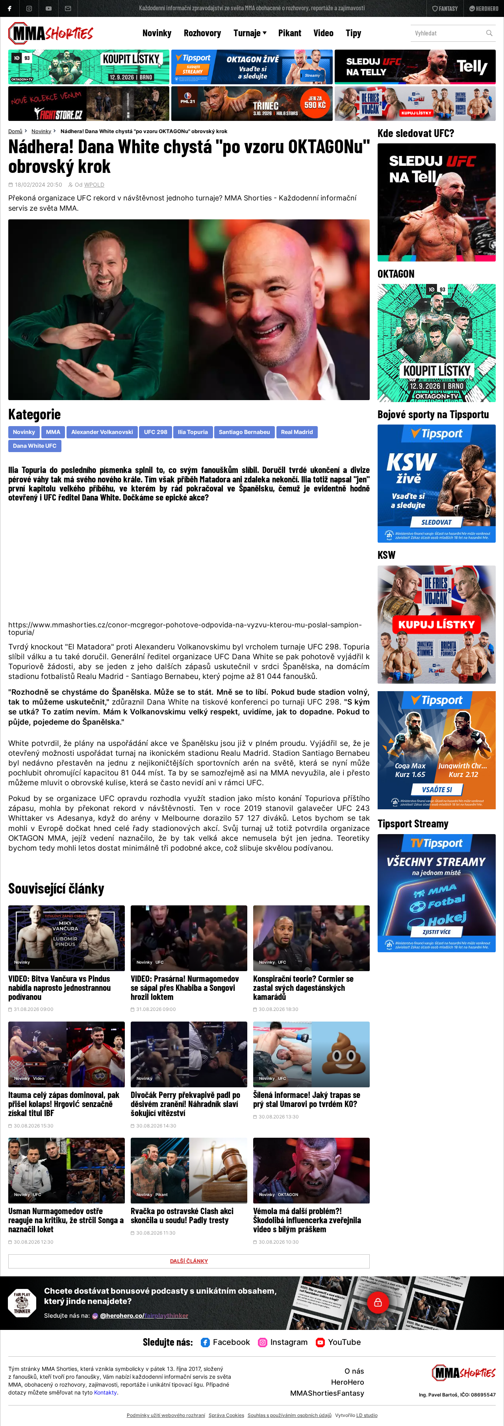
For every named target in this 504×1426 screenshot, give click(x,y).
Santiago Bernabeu (244, 432)
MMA (53, 432)
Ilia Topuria (193, 432)
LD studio (367, 1415)
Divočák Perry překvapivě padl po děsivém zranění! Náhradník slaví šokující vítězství (185, 1104)
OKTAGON (288, 1195)
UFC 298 (155, 432)
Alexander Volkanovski (102, 432)
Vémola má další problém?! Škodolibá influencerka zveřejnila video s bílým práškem (307, 1221)
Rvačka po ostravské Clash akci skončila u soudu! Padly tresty (182, 1216)
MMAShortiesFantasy (327, 1394)
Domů (15, 132)
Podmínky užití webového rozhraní (166, 1415)
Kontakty (105, 1393)
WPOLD (94, 185)
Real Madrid (297, 432)
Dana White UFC (35, 446)
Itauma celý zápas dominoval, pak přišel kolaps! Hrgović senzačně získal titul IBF (63, 1104)
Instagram (289, 1343)
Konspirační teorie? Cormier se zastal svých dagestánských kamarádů (303, 988)
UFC (159, 963)
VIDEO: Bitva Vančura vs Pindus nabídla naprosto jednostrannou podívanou (59, 988)
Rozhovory (202, 34)
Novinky (157, 34)
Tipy (353, 34)
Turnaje (247, 34)
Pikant (289, 34)
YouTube (344, 1343)
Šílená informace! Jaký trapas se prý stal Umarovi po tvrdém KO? (306, 1100)
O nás (354, 1372)
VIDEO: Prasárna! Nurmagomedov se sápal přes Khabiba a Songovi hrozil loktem (185, 988)
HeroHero (347, 1383)
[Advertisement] (189, 561)
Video (323, 34)
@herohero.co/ (144, 1316)
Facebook (231, 1343)
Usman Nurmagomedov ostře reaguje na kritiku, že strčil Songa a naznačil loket (66, 1221)
